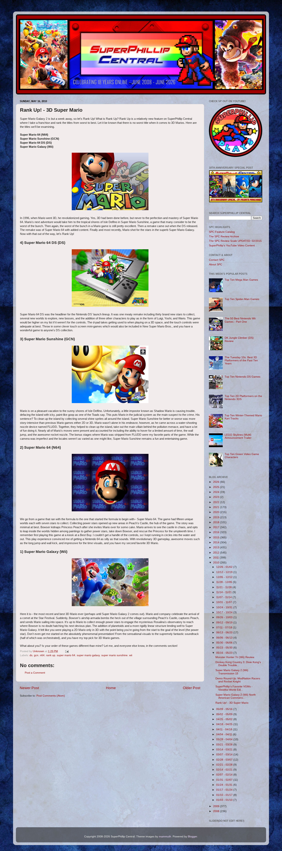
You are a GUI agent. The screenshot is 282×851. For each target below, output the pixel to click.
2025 (216, 487)
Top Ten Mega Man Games (241, 279)
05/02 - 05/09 (224, 714)
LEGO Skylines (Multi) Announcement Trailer (238, 436)
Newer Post (29, 688)
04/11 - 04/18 (224, 729)
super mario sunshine (114, 655)
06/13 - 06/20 (224, 632)
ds (31, 655)
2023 (216, 497)
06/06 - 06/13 (224, 637)
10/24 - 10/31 (224, 607)
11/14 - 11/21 (224, 592)
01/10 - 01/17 (224, 795)
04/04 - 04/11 (224, 734)
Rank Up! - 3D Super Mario (231, 702)
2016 (216, 532)
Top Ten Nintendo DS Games (242, 376)
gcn (36, 655)
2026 (216, 481)
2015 (216, 537)
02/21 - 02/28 (224, 764)
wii (130, 655)
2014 (216, 542)
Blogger (192, 836)
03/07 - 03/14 (224, 754)
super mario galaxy (88, 655)
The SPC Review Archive (224, 236)
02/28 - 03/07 (224, 759)
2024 (216, 492)
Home (111, 688)
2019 (216, 517)
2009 (216, 806)
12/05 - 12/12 (224, 577)
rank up (50, 655)
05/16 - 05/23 (224, 652)
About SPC (215, 264)
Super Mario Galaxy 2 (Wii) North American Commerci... (235, 696)
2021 (216, 507)
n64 (42, 655)
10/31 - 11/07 (224, 602)
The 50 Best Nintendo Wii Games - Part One (240, 320)
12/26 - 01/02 (224, 567)
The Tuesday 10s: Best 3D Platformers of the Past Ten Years (241, 360)
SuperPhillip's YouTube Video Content (232, 245)
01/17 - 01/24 (224, 789)
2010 (216, 562)
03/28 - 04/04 (224, 739)
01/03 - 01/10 (224, 800)
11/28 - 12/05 (224, 582)
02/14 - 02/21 (224, 769)
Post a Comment (35, 672)
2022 (216, 502)
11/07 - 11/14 (224, 597)
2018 (216, 522)
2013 (216, 547)
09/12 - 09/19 (224, 622)
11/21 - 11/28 (224, 587)
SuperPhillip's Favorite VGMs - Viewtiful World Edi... (233, 688)
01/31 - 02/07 (224, 779)
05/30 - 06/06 (224, 642)
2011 (216, 557)
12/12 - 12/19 (224, 572)
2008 (216, 811)
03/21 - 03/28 (224, 744)
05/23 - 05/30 (224, 647)
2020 (216, 512)
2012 (216, 552)
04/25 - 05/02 (224, 719)
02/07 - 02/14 (224, 774)
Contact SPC (216, 259)
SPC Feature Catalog (222, 231)
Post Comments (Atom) (50, 695)
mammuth (165, 836)
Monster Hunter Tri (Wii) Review (234, 657)
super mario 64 (66, 655)
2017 (216, 527)
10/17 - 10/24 (224, 612)
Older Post (191, 688)
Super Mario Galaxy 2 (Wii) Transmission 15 (231, 672)
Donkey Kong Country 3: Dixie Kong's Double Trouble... (238, 664)
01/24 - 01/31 (224, 784)
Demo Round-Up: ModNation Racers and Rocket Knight (237, 680)
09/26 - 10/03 (224, 617)
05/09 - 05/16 (224, 709)
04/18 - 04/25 (224, 724)
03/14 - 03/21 (224, 749)
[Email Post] (66, 651)
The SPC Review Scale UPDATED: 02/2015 (235, 240)
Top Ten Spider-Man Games (242, 299)
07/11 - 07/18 (224, 627)
